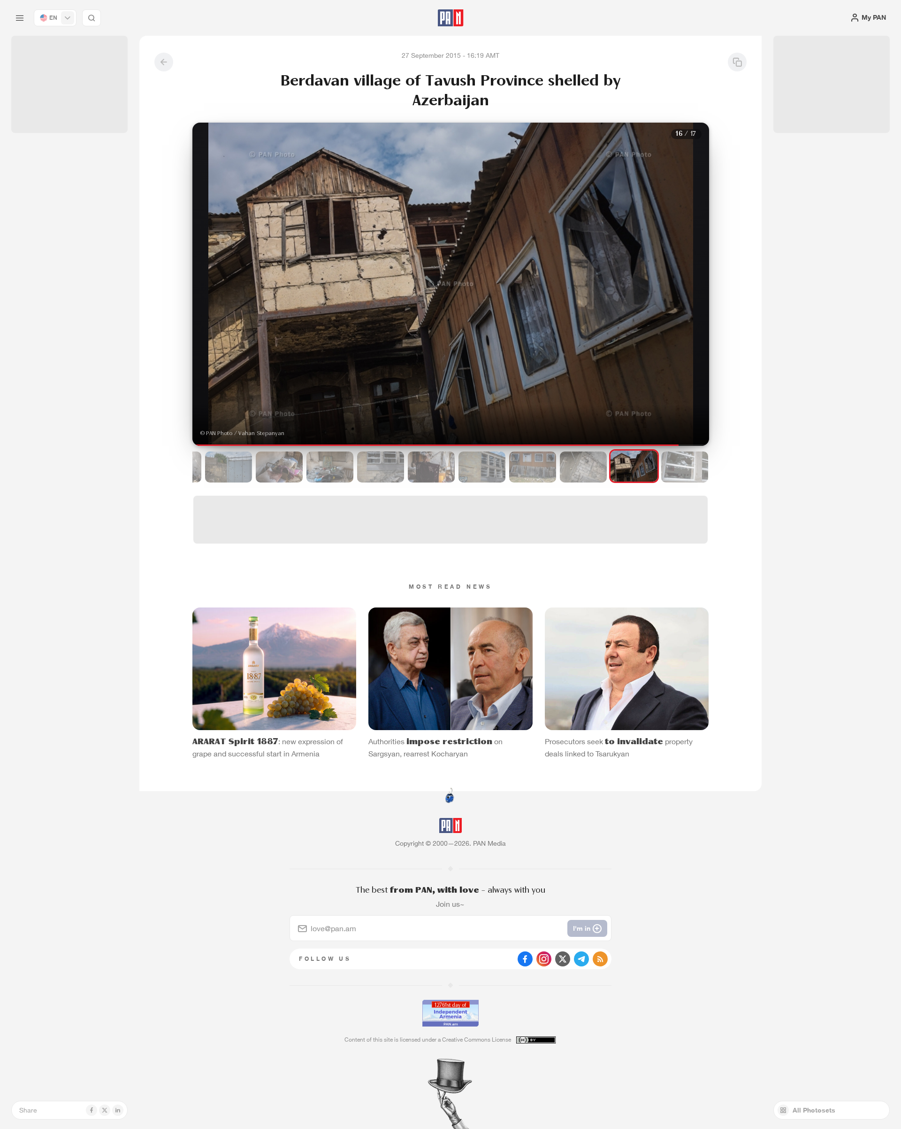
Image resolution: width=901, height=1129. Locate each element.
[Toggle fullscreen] (209, 137)
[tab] (566, 307)
